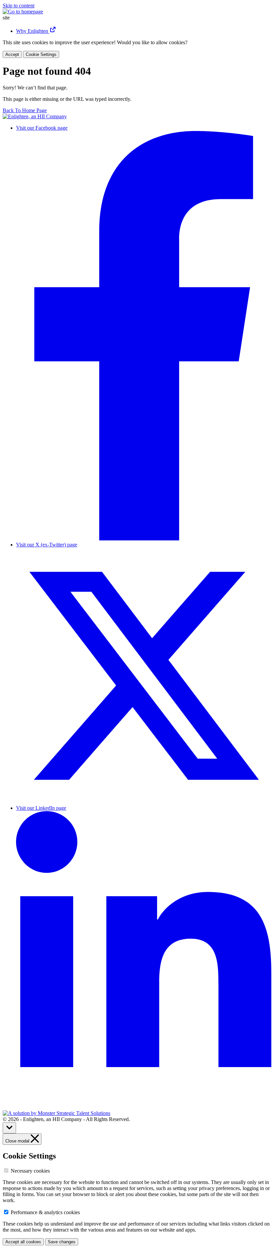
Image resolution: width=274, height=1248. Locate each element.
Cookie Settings (41, 54)
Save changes (62, 1241)
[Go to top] (9, 1127)
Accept (12, 54)
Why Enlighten (32, 31)
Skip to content (18, 5)
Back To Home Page (25, 110)
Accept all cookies (23, 1241)
